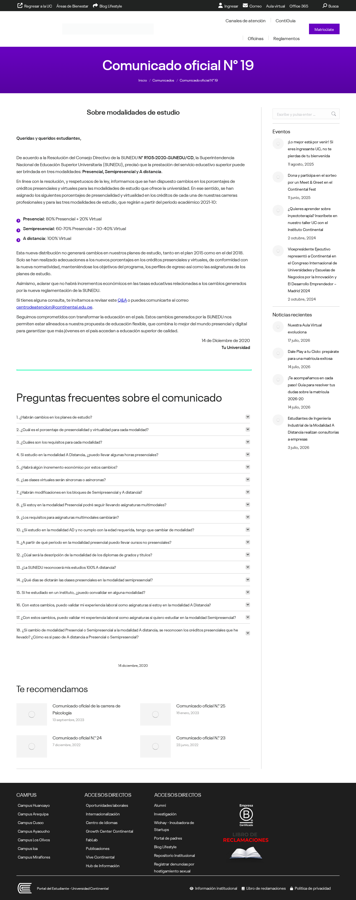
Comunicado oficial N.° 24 (77, 728)
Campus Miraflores (34, 856)
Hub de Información (103, 865)
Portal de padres (168, 837)
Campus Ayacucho (34, 830)
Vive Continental (100, 856)
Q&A (122, 299)
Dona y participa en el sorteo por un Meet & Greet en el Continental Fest (312, 181)
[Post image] (31, 705)
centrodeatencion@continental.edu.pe (54, 306)
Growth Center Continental (109, 830)
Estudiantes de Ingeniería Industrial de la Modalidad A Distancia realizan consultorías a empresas (313, 428)
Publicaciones (97, 848)
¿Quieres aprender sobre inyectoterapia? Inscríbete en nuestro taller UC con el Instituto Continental (312, 218)
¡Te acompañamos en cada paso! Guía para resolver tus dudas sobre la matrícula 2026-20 (311, 388)
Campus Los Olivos (34, 839)
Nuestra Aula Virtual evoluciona (305, 328)
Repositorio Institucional (174, 855)
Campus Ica (28, 848)
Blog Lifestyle (165, 846)
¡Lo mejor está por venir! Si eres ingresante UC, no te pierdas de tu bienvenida (310, 148)
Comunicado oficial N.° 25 (200, 696)
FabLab (92, 839)
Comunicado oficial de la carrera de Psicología (86, 699)
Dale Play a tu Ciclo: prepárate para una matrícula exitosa (313, 354)
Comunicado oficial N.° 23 (201, 728)
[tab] (133, 407)
